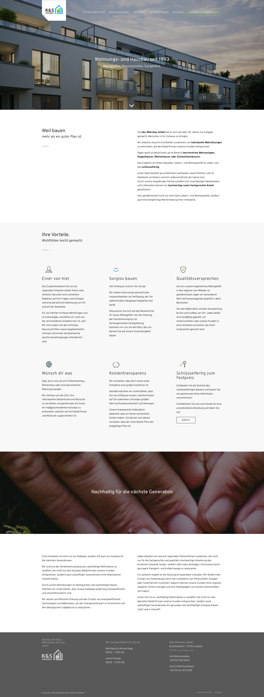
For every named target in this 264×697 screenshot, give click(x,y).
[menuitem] (94, 12)
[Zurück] (6, 55)
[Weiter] (258, 55)
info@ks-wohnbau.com (181, 650)
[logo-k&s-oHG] (54, 12)
